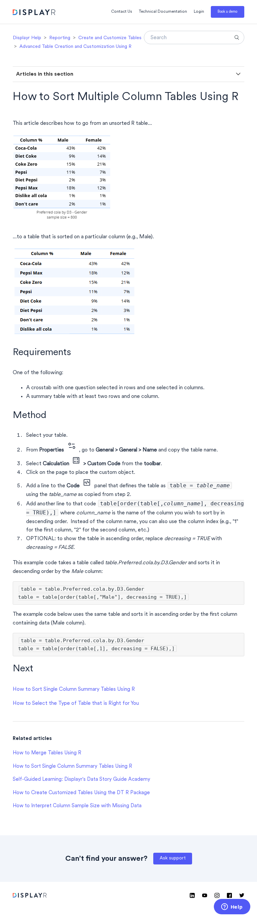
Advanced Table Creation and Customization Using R (75, 46)
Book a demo (227, 12)
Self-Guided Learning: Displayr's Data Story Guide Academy (81, 779)
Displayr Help (27, 37)
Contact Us (121, 12)
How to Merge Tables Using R (47, 753)
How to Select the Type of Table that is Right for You (76, 703)
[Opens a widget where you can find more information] (231, 907)
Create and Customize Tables (110, 37)
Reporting (59, 37)
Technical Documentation (163, 12)
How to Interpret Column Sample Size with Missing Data (77, 806)
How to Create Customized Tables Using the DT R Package (81, 793)
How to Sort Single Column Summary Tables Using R (74, 689)
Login (199, 12)
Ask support (173, 858)
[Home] (34, 13)
